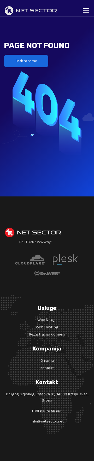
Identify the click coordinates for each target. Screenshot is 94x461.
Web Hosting (47, 327)
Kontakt (47, 367)
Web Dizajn (47, 319)
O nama (47, 360)
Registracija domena (47, 334)
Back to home (26, 61)
